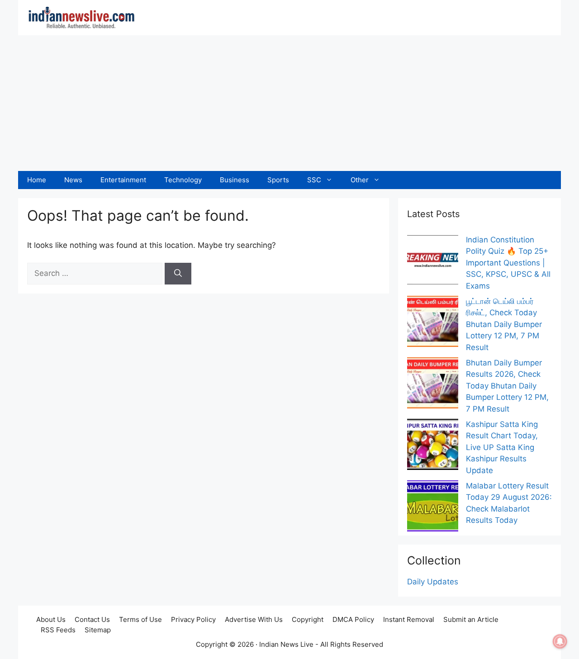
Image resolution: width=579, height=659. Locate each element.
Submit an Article (470, 619)
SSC (314, 179)
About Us (51, 619)
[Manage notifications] (560, 641)
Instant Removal (408, 619)
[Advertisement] (289, 103)
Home (36, 179)
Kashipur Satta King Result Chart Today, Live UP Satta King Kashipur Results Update (502, 447)
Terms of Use (140, 619)
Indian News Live (286, 644)
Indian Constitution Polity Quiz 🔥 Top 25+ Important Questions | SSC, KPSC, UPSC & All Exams (508, 262)
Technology (183, 179)
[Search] (178, 273)
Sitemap (98, 630)
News (73, 179)
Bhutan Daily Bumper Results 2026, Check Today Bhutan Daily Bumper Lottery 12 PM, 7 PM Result (507, 385)
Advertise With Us (254, 619)
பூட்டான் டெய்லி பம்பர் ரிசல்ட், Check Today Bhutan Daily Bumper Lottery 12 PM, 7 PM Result (504, 324)
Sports (278, 179)
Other (360, 179)
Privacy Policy (193, 619)
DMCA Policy (353, 619)
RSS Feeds (58, 630)
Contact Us (92, 619)
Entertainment (123, 179)
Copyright (307, 619)
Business (234, 179)
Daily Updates (432, 581)
